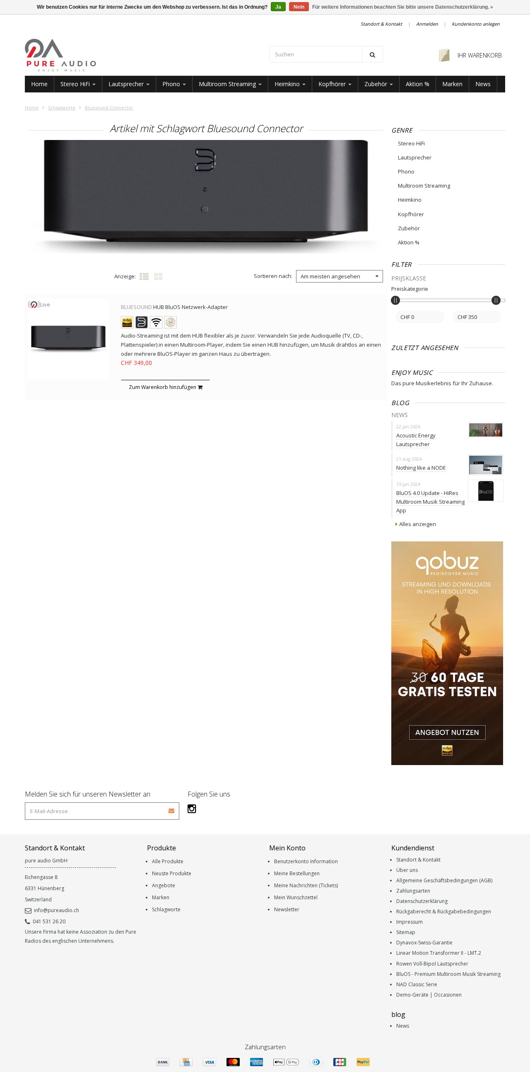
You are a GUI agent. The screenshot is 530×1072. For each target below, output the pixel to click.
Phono (172, 84)
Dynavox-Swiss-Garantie (424, 942)
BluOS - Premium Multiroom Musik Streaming (448, 974)
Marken (452, 84)
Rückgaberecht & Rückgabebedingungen (443, 911)
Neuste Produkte (171, 873)
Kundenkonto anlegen (476, 24)
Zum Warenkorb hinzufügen (163, 387)
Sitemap (405, 932)
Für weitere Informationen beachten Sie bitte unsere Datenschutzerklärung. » (402, 7)
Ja (278, 7)
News (483, 84)
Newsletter (286, 909)
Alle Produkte (167, 861)
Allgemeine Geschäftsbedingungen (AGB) (444, 880)
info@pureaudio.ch (56, 910)
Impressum (409, 921)
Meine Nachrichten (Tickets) (306, 885)
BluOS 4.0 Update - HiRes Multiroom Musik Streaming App (430, 501)
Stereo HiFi (76, 84)
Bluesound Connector (109, 107)
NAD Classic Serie (416, 984)
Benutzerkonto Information (306, 861)
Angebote (163, 885)
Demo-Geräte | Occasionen (429, 994)
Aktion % (417, 84)
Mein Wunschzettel (296, 897)
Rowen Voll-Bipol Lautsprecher (432, 963)
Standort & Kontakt (381, 24)
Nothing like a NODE (421, 467)
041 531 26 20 (49, 921)
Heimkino (288, 84)
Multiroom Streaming (228, 84)
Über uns (407, 870)
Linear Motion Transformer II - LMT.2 (438, 952)
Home (39, 84)
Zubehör (376, 84)
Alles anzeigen (417, 524)
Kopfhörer (332, 84)
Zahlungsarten (413, 890)
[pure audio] (143, 55)
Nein (299, 7)
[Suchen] (372, 54)
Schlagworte (61, 107)
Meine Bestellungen (297, 873)
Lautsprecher (126, 84)
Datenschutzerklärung (422, 901)
